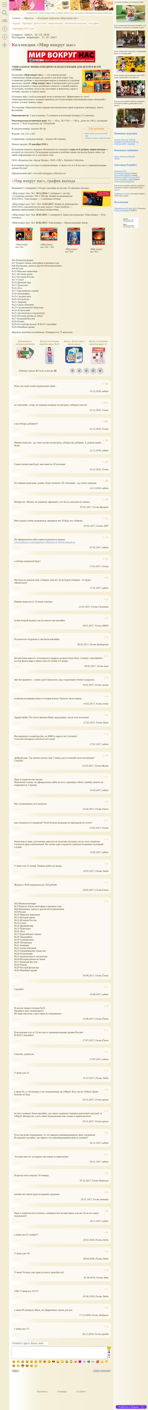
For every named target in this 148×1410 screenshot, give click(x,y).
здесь (116, 190)
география (93, 23)
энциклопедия (55, 23)
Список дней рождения (124, 182)
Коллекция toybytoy (122, 173)
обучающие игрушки (75, 23)
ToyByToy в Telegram (129, 1407)
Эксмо (117, 159)
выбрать (15, 1371)
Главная (16, 18)
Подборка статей (121, 194)
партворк (27, 23)
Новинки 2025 (120, 171)
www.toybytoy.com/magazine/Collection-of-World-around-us (44, 542)
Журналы (29, 18)
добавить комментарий (102, 1371)
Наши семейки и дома (123, 179)
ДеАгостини (40, 23)
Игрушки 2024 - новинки (124, 144)
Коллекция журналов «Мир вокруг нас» (58, 18)
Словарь (62, 1391)
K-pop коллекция (121, 210)
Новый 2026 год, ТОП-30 (124, 140)
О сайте (81, 1391)
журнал (16, 23)
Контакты (42, 1391)
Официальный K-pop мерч (125, 208)
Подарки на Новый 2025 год (126, 142)
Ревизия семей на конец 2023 (127, 177)
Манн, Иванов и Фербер (124, 157)
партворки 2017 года (23, 28)
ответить (18, 391)
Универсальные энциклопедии (97, 138)
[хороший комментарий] (105, 384)
